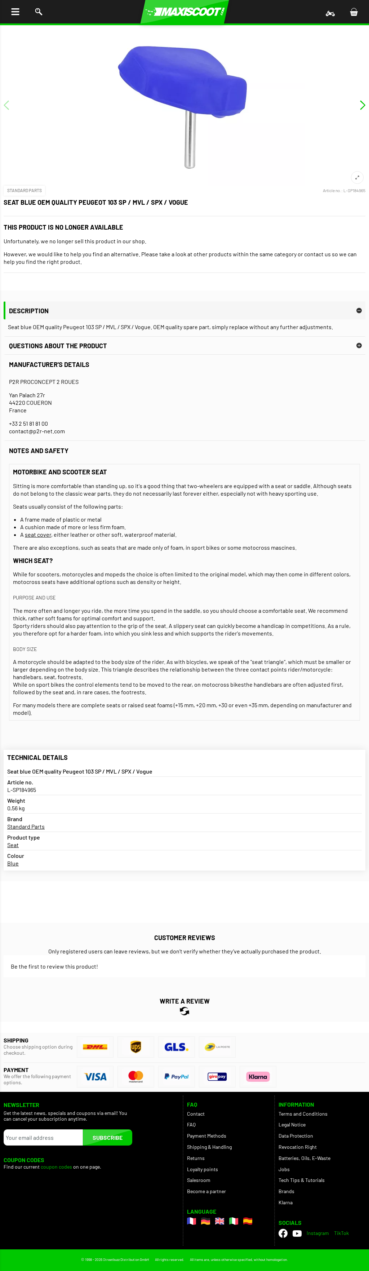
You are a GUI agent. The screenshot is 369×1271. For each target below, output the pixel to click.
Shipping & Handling (209, 1147)
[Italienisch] (233, 1221)
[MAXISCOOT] (185, 11)
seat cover (38, 534)
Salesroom (198, 1180)
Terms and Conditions (303, 1114)
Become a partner (206, 1191)
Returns (196, 1158)
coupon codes (56, 1167)
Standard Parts (24, 190)
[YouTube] (297, 1233)
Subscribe (108, 1137)
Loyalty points (202, 1169)
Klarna (286, 1202)
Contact (196, 1114)
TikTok (341, 1233)
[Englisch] (219, 1221)
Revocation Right (298, 1147)
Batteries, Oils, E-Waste (304, 1158)
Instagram (318, 1233)
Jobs (284, 1169)
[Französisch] (191, 1221)
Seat (13, 844)
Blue (13, 863)
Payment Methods (206, 1136)
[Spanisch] (247, 1221)
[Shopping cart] (353, 11)
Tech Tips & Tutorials (302, 1180)
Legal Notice (292, 1124)
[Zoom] (357, 177)
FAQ (191, 1124)
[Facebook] (283, 1233)
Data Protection (296, 1136)
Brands (286, 1191)
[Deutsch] (205, 1221)
